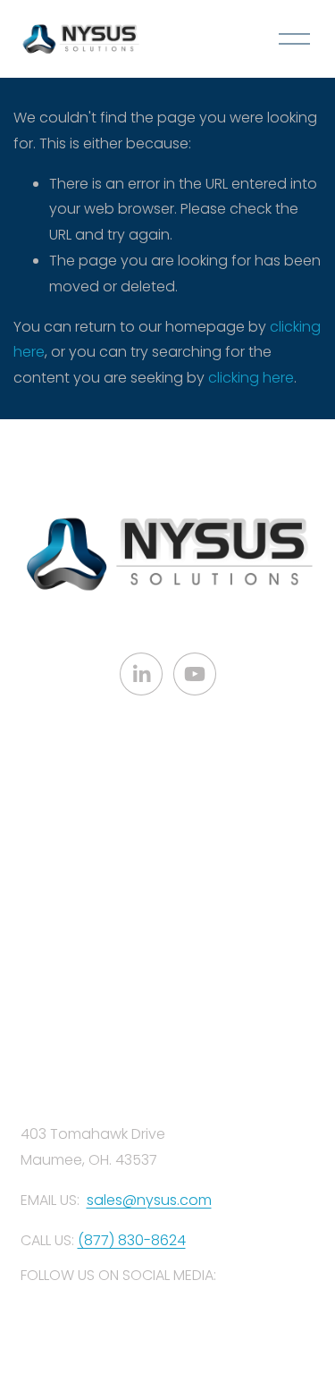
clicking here (251, 377)
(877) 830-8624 (132, 1240)
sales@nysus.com (149, 1200)
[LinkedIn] (141, 674)
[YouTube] (194, 674)
